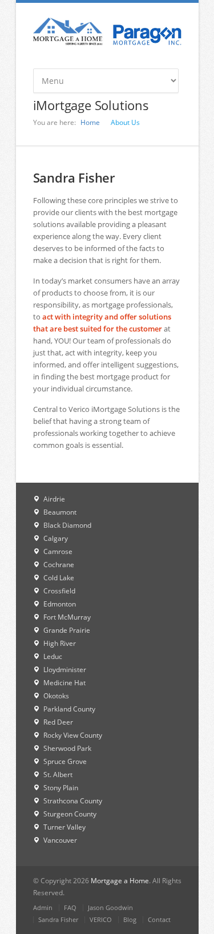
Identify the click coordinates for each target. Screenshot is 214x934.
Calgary (55, 538)
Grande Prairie (66, 630)
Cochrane (58, 564)
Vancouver (60, 840)
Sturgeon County (69, 814)
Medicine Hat (64, 683)
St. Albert (57, 774)
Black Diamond (67, 525)
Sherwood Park (67, 748)
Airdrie (54, 499)
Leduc (52, 656)
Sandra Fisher (58, 919)
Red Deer (58, 722)
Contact (159, 919)
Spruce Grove (65, 761)
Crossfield (59, 591)
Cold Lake (58, 578)
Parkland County (69, 709)
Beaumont (59, 512)
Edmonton (59, 604)
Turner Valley (64, 827)
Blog (129, 919)
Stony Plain (60, 788)
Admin (43, 907)
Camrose (57, 551)
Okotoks (56, 696)
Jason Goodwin (110, 907)
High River (59, 643)
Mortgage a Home (120, 881)
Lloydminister (64, 669)
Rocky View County (72, 735)
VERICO (101, 919)
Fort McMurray (67, 617)
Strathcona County (72, 801)
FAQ (70, 907)
